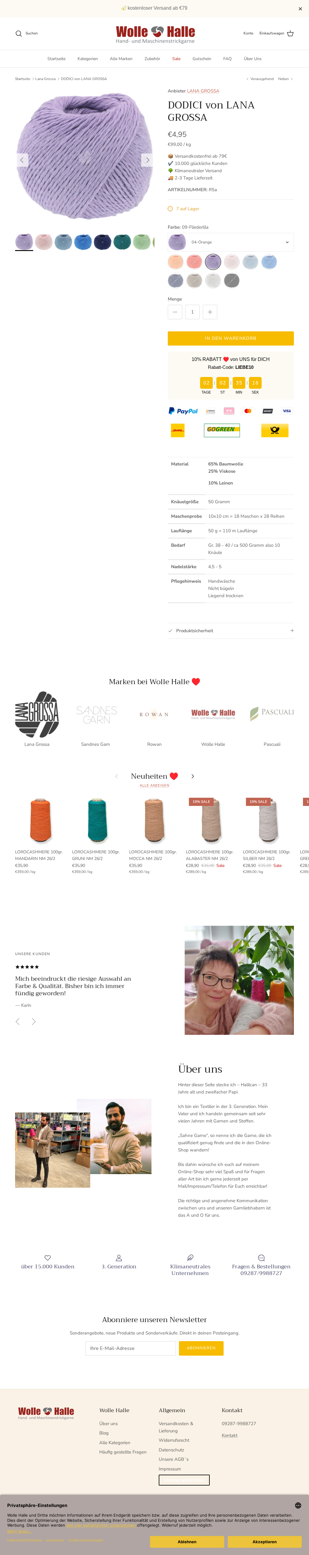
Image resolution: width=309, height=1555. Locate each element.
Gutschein (202, 59)
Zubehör (152, 59)
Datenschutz (171, 1450)
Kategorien (88, 59)
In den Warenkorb (230, 338)
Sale (176, 59)
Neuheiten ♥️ (154, 776)
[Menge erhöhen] (210, 312)
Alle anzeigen (154, 785)
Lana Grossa (45, 78)
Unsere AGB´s (174, 1459)
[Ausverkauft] (175, 262)
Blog (104, 1433)
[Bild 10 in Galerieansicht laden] (84, 157)
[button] (295, 8)
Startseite (56, 59)
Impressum (170, 1469)
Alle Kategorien (114, 1443)
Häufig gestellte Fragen (123, 1452)
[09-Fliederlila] (213, 262)
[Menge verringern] (175, 312)
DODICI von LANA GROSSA (84, 78)
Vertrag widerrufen (184, 1480)
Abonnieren (201, 1348)
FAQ (227, 59)
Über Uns (253, 59)
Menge (175, 299)
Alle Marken (121, 59)
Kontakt (229, 1435)
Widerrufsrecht (174, 1440)
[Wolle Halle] (154, 33)
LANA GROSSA (203, 91)
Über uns (108, 1424)
